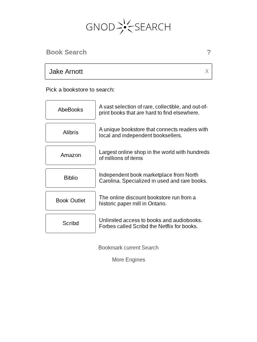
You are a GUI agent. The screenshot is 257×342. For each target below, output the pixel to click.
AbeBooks (70, 110)
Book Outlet (70, 200)
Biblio (71, 178)
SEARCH (153, 26)
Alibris (71, 132)
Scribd (71, 223)
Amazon (71, 155)
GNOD (100, 26)
